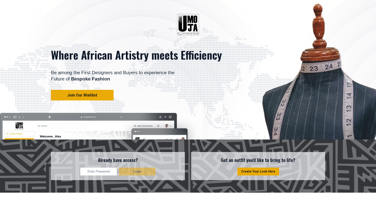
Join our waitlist (82, 95)
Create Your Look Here (258, 171)
